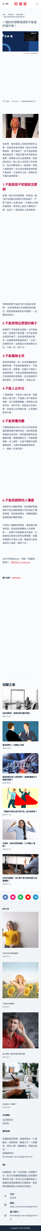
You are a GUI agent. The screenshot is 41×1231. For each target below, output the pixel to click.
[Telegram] (35, 897)
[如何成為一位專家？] (21, 1081)
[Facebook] (5, 897)
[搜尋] (37, 4)
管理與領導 (25, 101)
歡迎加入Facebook (20, 562)
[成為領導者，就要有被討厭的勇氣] (21, 699)
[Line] (20, 897)
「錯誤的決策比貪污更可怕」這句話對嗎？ (20, 811)
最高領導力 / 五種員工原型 (13, 745)
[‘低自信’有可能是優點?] (21, 930)
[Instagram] (13, 897)
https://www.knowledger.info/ (24, 1206)
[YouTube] (28, 897)
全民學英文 (8, 1120)
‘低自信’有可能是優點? (11, 953)
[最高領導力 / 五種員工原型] (21, 731)
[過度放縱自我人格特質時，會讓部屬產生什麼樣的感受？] (21, 763)
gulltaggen (16, 578)
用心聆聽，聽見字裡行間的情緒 (14, 1054)
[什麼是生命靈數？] (21, 980)
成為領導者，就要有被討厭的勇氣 (16, 713)
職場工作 (33, 101)
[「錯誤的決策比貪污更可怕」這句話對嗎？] (21, 798)
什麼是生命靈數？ (9, 1004)
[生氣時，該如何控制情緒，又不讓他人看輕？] (21, 830)
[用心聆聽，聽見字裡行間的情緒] (21, 1030)
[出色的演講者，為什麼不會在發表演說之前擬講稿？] (21, 864)
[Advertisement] (20, 75)
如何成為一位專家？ (10, 1104)
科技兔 (6, 1123)
